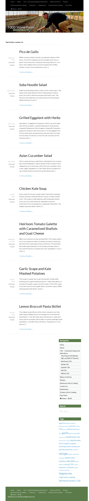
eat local (76, 429)
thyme (71, 467)
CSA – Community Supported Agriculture (35, 2)
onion (61, 443)
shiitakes (62, 461)
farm (60, 433)
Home (12, 2)
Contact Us (32, 5)
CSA (60, 429)
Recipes (65, 2)
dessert (65, 429)
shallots (72, 458)
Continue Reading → (26, 72)
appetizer (62, 423)
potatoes (69, 449)
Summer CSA (65, 367)
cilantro (78, 426)
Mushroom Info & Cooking (18, 5)
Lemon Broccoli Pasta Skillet (40, 306)
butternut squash (64, 426)
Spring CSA (65, 364)
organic (67, 443)
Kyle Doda (12, 62)
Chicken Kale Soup (32, 188)
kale (78, 433)
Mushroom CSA (66, 361)
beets (68, 423)
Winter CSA (65, 373)
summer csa (63, 467)
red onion (76, 454)
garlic (65, 433)
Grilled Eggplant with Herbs (39, 118)
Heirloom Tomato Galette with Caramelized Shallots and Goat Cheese (38, 228)
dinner (70, 429)
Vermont (63, 480)
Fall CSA (64, 370)
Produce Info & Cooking (56, 5)
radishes (75, 449)
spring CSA (68, 464)
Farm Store (68, 5)
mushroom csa (73, 437)
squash (76, 464)
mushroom (62, 437)
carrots (72, 426)
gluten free (72, 433)
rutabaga (61, 458)
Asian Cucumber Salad (35, 156)
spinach (61, 464)
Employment (42, 5)
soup (76, 461)
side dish (70, 461)
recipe (63, 453)
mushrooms (75, 440)
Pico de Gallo (29, 52)
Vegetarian (65, 473)
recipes (70, 454)
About (19, 2)
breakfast (73, 423)
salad (67, 458)
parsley (62, 449)
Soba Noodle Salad (33, 85)
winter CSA (75, 480)
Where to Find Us (55, 2)
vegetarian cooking (67, 477)
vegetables (67, 470)
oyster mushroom (73, 446)
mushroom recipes (64, 440)
